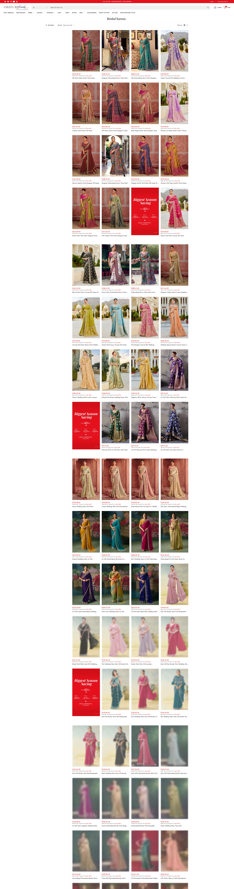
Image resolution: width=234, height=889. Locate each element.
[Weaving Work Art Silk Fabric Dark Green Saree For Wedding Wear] (115, 422)
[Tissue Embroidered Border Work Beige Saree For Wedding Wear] (115, 798)
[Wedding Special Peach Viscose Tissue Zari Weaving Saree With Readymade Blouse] (174, 317)
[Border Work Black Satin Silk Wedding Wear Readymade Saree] (86, 636)
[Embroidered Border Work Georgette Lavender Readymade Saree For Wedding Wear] (145, 798)
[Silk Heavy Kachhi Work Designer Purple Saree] (115, 103)
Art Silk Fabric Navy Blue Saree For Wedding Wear (172, 450)
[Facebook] (5, 1)
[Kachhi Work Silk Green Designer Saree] (86, 208)
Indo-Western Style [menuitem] (127, 13)
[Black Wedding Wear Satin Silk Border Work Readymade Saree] (115, 746)
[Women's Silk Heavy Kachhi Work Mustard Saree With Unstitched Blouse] (174, 156)
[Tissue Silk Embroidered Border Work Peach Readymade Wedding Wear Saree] (115, 851)
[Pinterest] (16, 1)
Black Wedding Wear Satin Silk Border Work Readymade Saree (114, 773)
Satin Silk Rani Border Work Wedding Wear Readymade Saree (174, 664)
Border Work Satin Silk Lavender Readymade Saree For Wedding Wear (143, 664)
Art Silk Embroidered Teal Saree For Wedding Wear (113, 559)
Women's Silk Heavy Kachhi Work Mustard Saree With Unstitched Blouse (174, 183)
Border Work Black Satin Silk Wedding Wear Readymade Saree (84, 664)
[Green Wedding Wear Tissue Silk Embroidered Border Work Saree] (174, 798)
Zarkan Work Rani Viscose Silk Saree (172, 236)
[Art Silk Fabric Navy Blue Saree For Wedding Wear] (174, 422)
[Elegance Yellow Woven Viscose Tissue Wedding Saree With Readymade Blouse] (145, 370)
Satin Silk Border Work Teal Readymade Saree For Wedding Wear (114, 716)
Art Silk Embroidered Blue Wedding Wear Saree (144, 611)
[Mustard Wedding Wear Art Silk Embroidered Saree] (86, 531)
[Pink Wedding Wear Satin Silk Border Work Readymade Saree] (115, 636)
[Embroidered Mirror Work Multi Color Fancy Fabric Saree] (145, 265)
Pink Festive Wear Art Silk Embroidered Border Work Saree (173, 878)
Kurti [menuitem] (67, 13)
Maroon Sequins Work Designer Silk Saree (85, 183)
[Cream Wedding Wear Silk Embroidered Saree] (115, 479)
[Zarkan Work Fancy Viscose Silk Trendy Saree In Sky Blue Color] (115, 317)
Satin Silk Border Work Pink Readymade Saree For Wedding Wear (173, 611)
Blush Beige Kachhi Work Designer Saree (144, 130)
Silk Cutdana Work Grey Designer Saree (114, 236)
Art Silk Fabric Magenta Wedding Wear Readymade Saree (84, 826)
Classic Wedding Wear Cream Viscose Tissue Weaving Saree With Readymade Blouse (84, 397)
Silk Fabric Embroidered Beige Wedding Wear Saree (173, 506)
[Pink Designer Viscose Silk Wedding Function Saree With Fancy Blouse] (145, 317)
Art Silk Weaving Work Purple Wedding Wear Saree (143, 450)
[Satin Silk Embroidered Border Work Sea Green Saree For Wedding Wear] (174, 746)
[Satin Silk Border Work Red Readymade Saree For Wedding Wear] (86, 746)
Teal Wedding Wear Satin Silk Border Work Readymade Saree (174, 716)
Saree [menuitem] (30, 13)
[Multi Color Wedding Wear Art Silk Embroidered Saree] (115, 584)
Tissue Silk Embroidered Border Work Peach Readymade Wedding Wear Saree (114, 878)
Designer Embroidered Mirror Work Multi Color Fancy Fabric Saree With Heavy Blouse (115, 78)
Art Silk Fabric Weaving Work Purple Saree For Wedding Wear (174, 397)
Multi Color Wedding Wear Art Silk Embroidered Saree (113, 611)
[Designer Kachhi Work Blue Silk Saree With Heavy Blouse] (145, 156)
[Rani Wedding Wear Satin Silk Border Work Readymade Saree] (145, 689)
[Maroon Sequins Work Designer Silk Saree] (86, 156)
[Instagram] (11, 1)
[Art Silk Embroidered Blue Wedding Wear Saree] (145, 584)
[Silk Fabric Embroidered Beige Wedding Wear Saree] (174, 479)
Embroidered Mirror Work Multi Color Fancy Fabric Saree (143, 292)
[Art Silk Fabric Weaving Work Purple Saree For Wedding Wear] (174, 370)
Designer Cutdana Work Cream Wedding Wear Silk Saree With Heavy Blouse (174, 292)
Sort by (60, 25)
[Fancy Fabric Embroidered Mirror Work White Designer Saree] (115, 265)
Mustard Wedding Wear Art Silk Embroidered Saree (82, 559)
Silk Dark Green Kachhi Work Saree (83, 78)
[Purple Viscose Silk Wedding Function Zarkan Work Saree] (174, 51)
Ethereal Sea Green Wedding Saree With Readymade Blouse (115, 397)
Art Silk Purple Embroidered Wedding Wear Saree (84, 611)
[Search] (208, 7)
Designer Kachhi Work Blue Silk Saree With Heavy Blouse (145, 183)
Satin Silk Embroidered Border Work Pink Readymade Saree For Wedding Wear (144, 773)
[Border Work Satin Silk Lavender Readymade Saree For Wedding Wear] (145, 636)
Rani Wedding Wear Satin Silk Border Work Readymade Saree (145, 716)
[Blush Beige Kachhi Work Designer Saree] (145, 103)
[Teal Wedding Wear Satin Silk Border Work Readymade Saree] (174, 689)
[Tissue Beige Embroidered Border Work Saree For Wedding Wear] (86, 851)
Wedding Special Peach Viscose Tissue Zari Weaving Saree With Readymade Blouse (174, 345)
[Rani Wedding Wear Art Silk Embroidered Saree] (145, 531)
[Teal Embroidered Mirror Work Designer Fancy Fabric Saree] (145, 51)
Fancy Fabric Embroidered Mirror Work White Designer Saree (114, 292)
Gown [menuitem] (74, 13)
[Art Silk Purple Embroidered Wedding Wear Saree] (86, 584)
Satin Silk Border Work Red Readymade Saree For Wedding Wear (84, 773)
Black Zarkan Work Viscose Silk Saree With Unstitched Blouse (86, 292)
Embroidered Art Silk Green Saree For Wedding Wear (173, 559)
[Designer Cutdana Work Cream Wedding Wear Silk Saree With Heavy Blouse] (174, 265)
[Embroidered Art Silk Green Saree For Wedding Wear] (174, 531)
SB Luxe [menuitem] (115, 13)
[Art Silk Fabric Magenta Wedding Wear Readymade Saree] (86, 798)
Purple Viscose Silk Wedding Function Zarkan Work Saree (173, 78)
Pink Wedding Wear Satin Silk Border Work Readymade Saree (115, 664)
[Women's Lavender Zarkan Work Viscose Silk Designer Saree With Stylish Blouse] (174, 103)
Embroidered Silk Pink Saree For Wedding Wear (144, 506)
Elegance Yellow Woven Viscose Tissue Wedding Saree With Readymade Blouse (144, 397)
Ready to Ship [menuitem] (104, 13)
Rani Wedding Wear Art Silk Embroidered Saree (144, 559)
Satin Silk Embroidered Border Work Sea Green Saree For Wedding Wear (173, 773)
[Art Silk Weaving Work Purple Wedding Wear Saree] (145, 422)
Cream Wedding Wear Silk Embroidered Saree (114, 506)
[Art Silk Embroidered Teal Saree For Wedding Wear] (115, 531)
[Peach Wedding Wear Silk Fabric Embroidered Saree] (86, 479)
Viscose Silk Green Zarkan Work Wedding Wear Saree (85, 345)
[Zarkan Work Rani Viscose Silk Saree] (174, 208)
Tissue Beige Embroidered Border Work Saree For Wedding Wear (84, 878)
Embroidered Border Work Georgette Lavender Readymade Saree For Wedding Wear (144, 826)
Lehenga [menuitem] (50, 13)
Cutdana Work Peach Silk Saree (82, 130)
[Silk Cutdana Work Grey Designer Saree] (115, 208)
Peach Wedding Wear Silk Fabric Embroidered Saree (82, 506)
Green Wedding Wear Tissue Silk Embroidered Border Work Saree (171, 826)
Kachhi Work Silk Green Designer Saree (84, 236)
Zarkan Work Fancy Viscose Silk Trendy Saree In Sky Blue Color (114, 345)
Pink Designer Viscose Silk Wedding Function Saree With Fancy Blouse (142, 345)
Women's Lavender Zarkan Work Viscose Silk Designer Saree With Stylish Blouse (173, 130)
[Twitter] (8, 1)
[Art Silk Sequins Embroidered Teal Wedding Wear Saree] (145, 851)
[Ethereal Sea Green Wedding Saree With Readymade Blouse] (115, 370)
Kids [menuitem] (81, 13)
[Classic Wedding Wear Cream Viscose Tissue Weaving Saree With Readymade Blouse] (86, 370)
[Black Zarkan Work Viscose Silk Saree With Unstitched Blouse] (86, 265)
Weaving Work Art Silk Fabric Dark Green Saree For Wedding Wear (115, 450)
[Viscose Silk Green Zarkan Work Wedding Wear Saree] (86, 317)
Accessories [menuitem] (91, 13)
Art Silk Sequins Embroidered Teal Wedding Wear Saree (145, 878)
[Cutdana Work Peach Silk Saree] (86, 103)
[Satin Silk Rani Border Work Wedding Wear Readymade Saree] (174, 636)
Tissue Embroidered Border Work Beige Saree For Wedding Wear (114, 826)
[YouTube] (13, 1)
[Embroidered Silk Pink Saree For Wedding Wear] (145, 479)
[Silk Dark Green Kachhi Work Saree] (86, 51)
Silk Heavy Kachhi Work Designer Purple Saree (114, 130)
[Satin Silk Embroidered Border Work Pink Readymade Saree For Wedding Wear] (145, 746)
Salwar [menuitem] (39, 13)
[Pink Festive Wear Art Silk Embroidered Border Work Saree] (174, 851)
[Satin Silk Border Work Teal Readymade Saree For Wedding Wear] (115, 689)
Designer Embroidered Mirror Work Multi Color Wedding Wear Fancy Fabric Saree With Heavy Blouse (115, 183)
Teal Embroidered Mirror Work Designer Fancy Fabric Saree (143, 78)
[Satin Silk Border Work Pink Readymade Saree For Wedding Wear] (174, 584)
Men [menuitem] (59, 13)
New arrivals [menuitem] (9, 13)
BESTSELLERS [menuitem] (20, 13)
